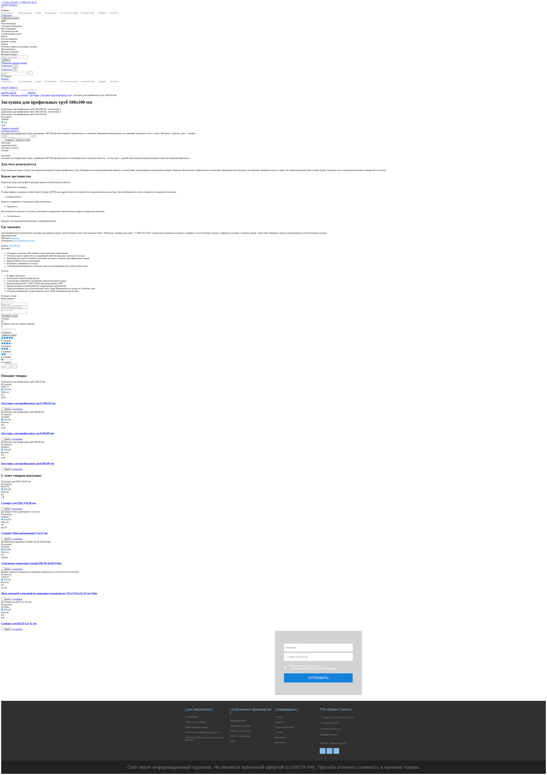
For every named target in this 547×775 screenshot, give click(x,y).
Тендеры (102, 13)
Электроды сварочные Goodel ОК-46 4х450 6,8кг (31, 563)
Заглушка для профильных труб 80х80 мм (27, 433)
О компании (6, 13)
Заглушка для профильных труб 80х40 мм (27, 463)
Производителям (284, 727)
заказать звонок (19, 63)
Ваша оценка (8, 298)
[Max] (329, 751)
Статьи (279, 717)
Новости (279, 722)
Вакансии (280, 737)
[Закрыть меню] (14, 69)
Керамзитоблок (238, 720)
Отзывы (279, 732)
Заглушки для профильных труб (56, 95)
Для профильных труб (24, 240)
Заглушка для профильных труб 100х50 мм (28, 403)
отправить (318, 678)
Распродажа (50, 13)
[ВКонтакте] (322, 751)
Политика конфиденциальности (202, 732)
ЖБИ (232, 741)
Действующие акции (196, 727)
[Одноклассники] (336, 751)
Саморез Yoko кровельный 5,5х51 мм (24, 533)
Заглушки (34, 95)
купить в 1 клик (22, 140)
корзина (31, 92)
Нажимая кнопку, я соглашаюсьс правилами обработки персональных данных (313, 667)
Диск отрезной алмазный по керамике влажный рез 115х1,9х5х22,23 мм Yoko (49, 593)
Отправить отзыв (9, 316)
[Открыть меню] (15, 65)
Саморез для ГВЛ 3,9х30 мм (18, 503)
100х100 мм (14, 246)
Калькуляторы (87, 13)
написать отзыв (9, 335)
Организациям (25, 13)
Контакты (114, 13)
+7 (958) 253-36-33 (28, 2)
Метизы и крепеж (19, 95)
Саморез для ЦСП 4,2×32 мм (19, 623)
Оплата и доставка (69, 13)
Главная (5, 95)
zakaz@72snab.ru (9, 5)
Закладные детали (240, 726)
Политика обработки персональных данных (204, 738)
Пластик (15, 238)
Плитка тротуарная (240, 731)
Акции (38, 13)
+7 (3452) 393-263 (9, 2)
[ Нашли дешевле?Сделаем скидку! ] (10, 129)
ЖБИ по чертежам (240, 736)
